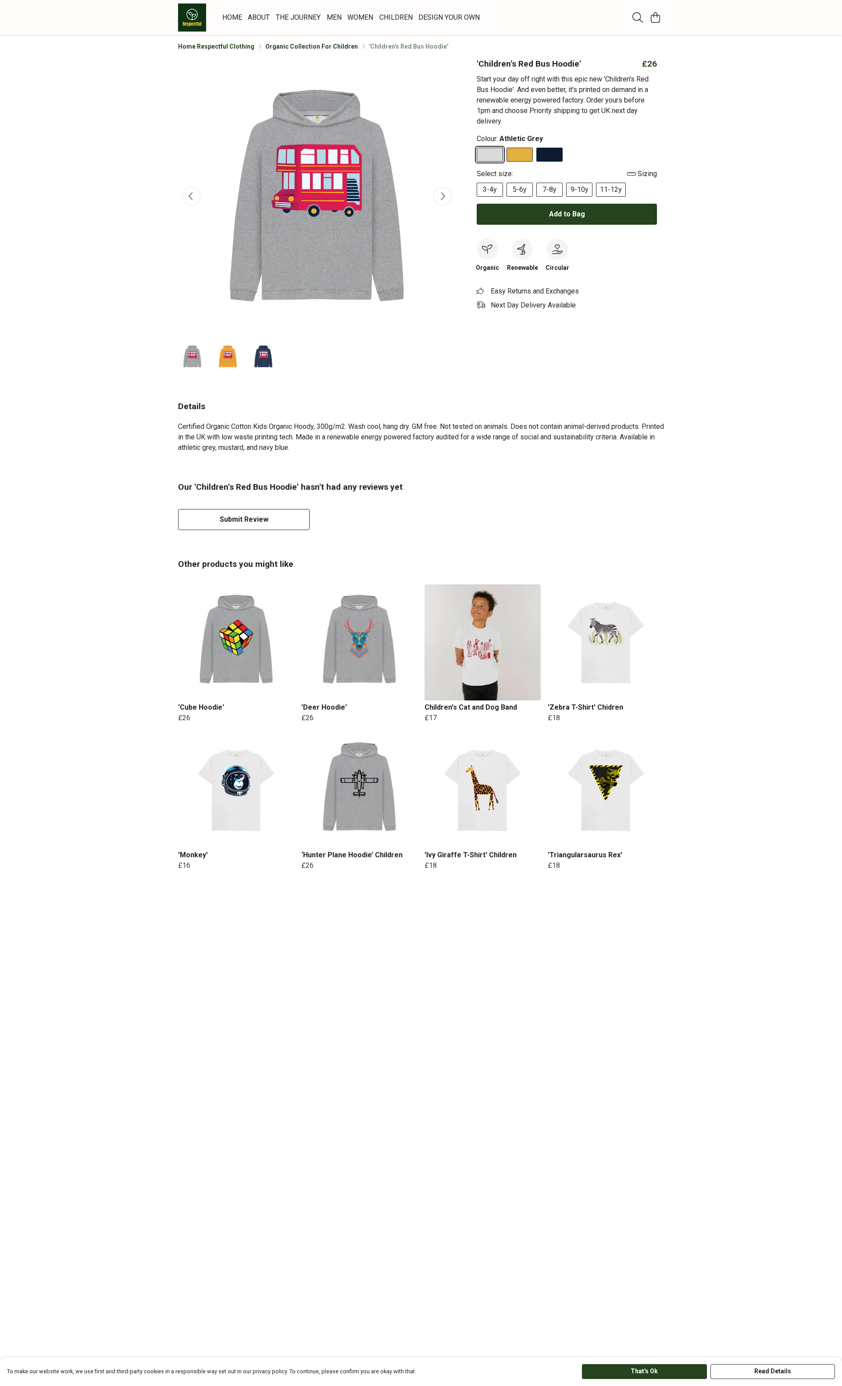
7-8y (549, 189)
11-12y (611, 189)
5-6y (520, 189)
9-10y (580, 189)
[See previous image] (191, 196)
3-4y (490, 189)
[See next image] (442, 196)
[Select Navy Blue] (549, 155)
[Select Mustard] (520, 155)
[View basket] (655, 17)
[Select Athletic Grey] (490, 155)
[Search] (637, 17)
